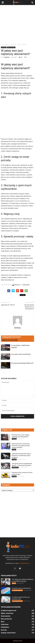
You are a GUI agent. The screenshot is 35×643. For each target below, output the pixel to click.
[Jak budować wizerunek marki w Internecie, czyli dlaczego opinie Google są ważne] (5, 456)
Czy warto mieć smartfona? (21, 354)
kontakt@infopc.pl (24, 563)
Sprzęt (14, 449)
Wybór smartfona (11, 47)
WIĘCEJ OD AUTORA (10, 340)
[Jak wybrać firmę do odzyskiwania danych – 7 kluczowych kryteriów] (5, 466)
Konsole (4, 630)
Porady (14, 438)
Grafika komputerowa (8, 610)
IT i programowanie (17, 590)
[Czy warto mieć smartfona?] (5, 356)
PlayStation (5, 627)
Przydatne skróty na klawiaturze (21, 588)
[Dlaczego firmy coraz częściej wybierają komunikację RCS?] (5, 437)
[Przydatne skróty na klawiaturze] (5, 590)
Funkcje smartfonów (8, 633)
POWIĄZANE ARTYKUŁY (11, 337)
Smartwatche (5, 616)
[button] (32, 2)
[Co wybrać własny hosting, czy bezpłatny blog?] (5, 599)
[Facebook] (15, 568)
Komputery (15, 467)
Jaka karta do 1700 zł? (8, 305)
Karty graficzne (6, 619)
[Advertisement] (17, 24)
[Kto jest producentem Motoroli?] (5, 365)
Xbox (2, 622)
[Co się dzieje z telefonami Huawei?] (5, 347)
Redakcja (7, 57)
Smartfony (3, 47)
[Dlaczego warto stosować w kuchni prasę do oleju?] (5, 475)
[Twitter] (20, 568)
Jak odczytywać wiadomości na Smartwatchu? (29, 307)
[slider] (6, 285)
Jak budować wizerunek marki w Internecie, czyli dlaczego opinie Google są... (21, 455)
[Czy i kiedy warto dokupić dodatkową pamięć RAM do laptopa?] (5, 581)
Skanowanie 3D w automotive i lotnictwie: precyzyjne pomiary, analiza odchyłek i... (21, 445)
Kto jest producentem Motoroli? (22, 363)
